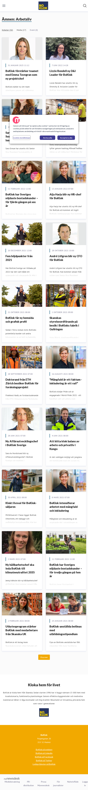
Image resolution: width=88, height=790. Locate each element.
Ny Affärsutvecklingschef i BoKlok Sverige (22, 443)
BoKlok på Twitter (44, 760)
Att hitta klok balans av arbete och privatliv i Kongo (64, 445)
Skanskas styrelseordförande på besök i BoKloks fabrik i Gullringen (64, 323)
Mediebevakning (12, 781)
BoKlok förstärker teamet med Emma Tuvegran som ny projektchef (22, 74)
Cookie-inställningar (21, 138)
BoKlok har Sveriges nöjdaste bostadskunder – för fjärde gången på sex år (22, 200)
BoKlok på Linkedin (44, 753)
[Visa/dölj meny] (3, 6)
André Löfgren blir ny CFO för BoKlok (66, 258)
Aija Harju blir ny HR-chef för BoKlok (65, 196)
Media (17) (21, 30)
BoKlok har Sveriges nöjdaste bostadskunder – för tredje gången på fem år (66, 570)
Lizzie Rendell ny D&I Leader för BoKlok (63, 72)
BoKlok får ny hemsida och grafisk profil (20, 319)
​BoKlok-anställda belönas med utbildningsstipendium (66, 630)
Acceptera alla (66, 138)
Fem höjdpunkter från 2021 (19, 258)
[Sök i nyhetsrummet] (85, 6)
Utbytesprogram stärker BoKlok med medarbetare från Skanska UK (22, 630)
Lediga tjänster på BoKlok (44, 764)
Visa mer (44, 657)
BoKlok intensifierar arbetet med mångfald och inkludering (64, 506)
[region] (44, 129)
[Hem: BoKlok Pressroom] (43, 5)
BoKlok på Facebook (44, 757)
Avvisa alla (47, 138)
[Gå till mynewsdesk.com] (12, 778)
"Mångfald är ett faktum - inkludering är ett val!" (66, 381)
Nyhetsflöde (72, 781)
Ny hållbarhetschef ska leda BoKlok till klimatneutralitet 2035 (20, 568)
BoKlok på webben (44, 749)
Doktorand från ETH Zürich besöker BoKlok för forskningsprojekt (22, 383)
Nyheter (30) (7, 30)
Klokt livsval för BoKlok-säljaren (21, 504)
